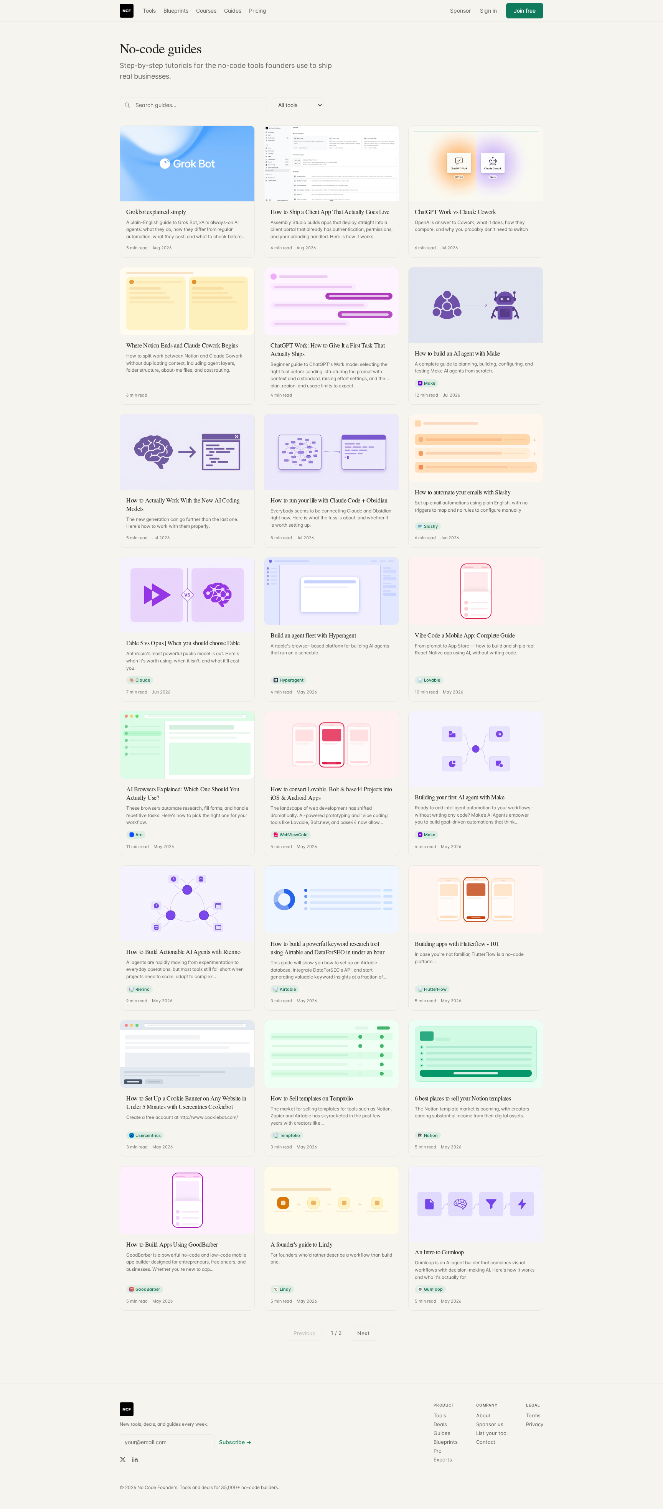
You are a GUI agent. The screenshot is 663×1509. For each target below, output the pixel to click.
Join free (525, 10)
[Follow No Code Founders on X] (123, 1459)
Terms (533, 1415)
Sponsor (460, 10)
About (483, 1415)
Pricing (257, 10)
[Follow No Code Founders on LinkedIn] (135, 1459)
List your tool (492, 1433)
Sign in (488, 10)
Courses (206, 10)
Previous (304, 1333)
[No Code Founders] (127, 11)
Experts (443, 1459)
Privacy (534, 1424)
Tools (149, 10)
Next (363, 1333)
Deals (440, 1424)
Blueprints (175, 10)
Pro (438, 1450)
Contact (485, 1442)
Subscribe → (235, 1442)
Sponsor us (489, 1424)
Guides (232, 10)
